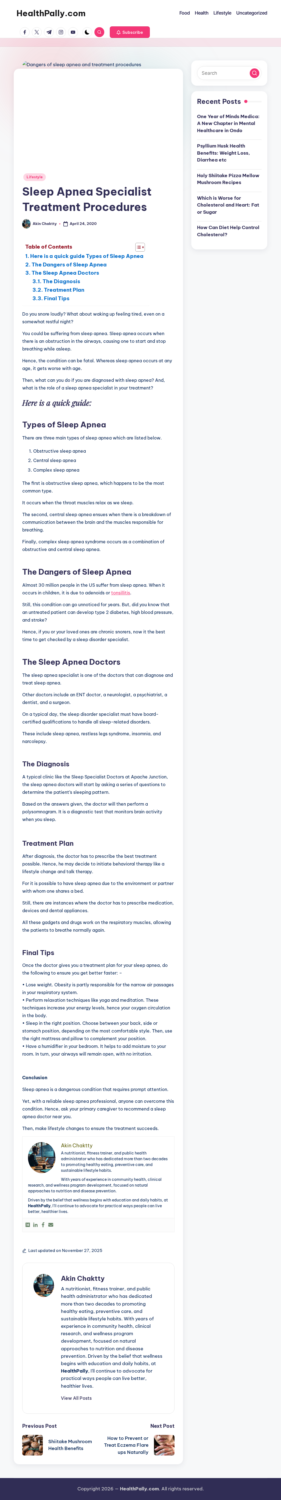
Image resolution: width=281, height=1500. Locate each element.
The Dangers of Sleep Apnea (69, 264)
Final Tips (56, 298)
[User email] (50, 1225)
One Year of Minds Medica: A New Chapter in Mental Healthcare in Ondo (228, 123)
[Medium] (27, 1225)
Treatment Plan (64, 289)
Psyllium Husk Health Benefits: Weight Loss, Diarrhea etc (223, 153)
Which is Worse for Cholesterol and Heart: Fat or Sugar (228, 205)
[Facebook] (43, 1225)
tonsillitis (120, 592)
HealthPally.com (51, 13)
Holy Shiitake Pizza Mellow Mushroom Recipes (228, 179)
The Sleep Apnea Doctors (65, 272)
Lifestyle (35, 177)
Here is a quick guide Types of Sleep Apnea (87, 256)
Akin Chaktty (83, 1278)
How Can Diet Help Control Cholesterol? (228, 231)
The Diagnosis (61, 281)
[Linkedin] (35, 1225)
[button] (130, 32)
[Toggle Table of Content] (137, 247)
